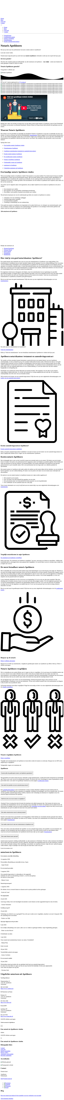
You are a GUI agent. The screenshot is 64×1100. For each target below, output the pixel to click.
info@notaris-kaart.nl (6, 1078)
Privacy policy (4, 1052)
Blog (2, 20)
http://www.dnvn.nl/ (6, 1002)
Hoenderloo (7, 253)
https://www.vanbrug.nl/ (7, 988)
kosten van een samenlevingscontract (10, 378)
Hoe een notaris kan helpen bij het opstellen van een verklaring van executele (21, 1095)
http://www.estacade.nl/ (7, 1016)
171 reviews (22, 82)
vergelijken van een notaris (39, 806)
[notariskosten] (32, 551)
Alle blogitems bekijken (7, 1098)
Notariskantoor (8, 40)
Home (2, 18)
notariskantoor (33, 135)
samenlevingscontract (8, 789)
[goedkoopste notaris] (32, 654)
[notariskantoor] (32, 345)
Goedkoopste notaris (9, 37)
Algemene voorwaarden (7, 1054)
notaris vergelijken (7, 687)
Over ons (3, 21)
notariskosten (4, 486)
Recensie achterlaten (6, 1055)
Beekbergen (7, 254)
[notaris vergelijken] (32, 751)
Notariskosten (7, 35)
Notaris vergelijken (9, 38)
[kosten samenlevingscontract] (32, 442)
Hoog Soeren (7, 251)
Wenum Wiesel (8, 250)
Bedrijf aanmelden (5, 1051)
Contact (3, 23)
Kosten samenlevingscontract (11, 41)
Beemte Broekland (9, 248)
